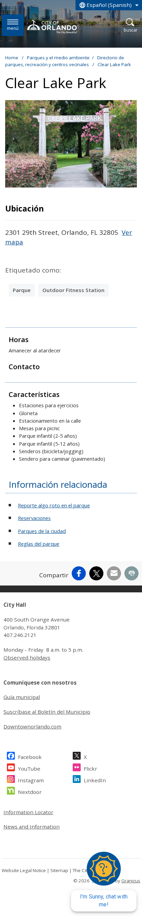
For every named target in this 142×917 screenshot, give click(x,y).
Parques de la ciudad (42, 531)
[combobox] (108, 5)
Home (11, 58)
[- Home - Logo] (53, 26)
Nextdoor (30, 791)
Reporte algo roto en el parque (54, 505)
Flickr (90, 768)
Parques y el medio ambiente (58, 58)
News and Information (31, 826)
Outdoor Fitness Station (73, 290)
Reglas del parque (38, 543)
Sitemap (59, 870)
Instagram (31, 780)
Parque (22, 290)
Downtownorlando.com (32, 726)
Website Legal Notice (24, 870)
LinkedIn (95, 780)
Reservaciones (34, 518)
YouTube (29, 768)
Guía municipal (21, 696)
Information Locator (28, 812)
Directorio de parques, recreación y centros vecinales (64, 61)
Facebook (30, 756)
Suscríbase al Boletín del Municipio (46, 711)
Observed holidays (26, 657)
